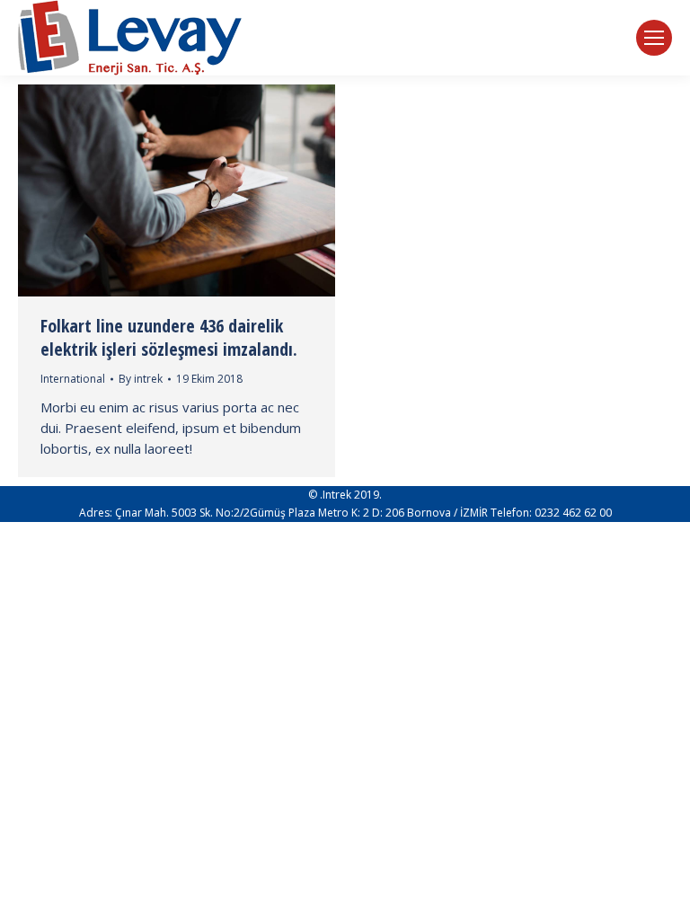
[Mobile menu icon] (654, 38)
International (72, 378)
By (141, 378)
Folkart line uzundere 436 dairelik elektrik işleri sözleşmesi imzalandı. (168, 337)
